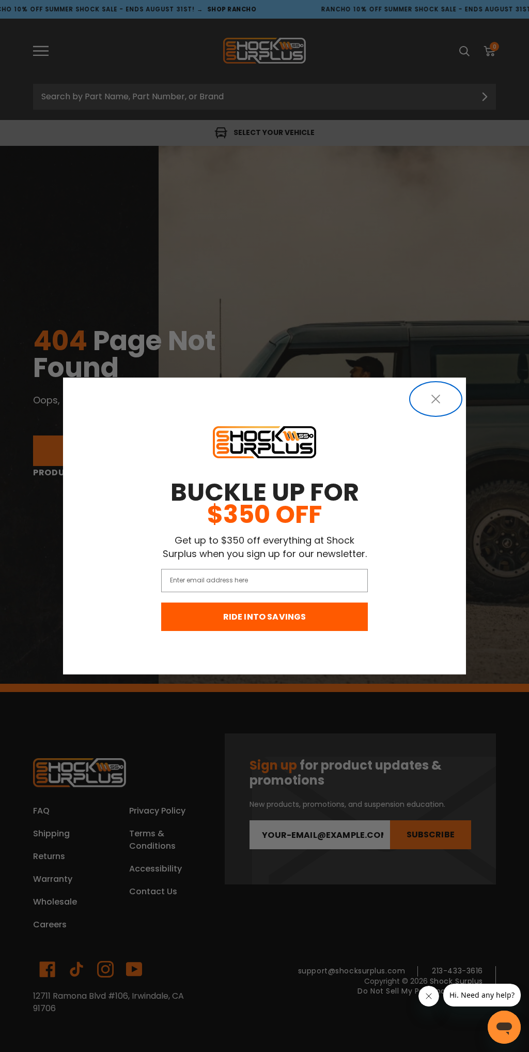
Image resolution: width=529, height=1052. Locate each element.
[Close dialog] (436, 399)
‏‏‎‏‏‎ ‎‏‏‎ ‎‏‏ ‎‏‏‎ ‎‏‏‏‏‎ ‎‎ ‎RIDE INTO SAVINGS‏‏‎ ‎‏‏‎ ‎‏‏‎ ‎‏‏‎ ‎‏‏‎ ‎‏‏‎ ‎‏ (264, 617)
